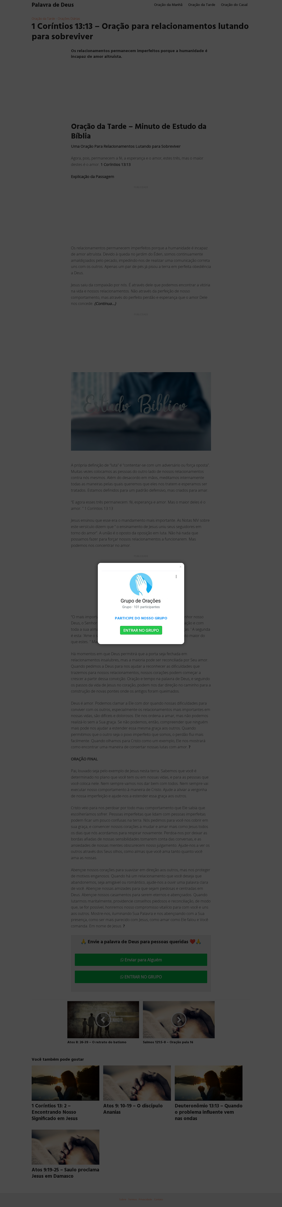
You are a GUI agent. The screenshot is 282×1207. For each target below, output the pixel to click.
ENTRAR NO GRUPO (141, 630)
